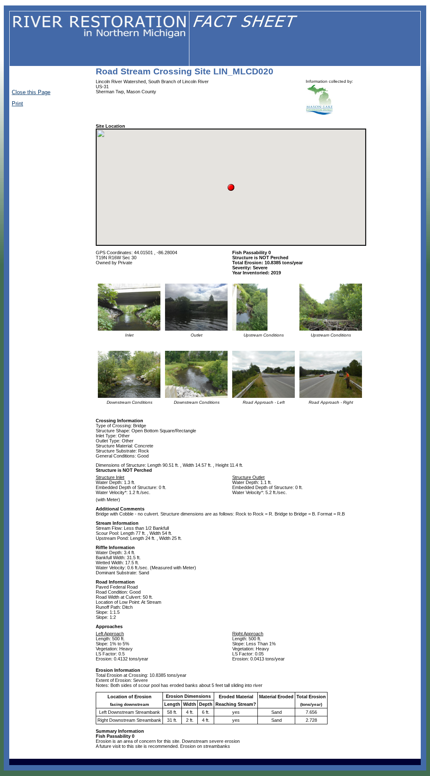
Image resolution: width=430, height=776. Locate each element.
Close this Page (31, 92)
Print (17, 103)
